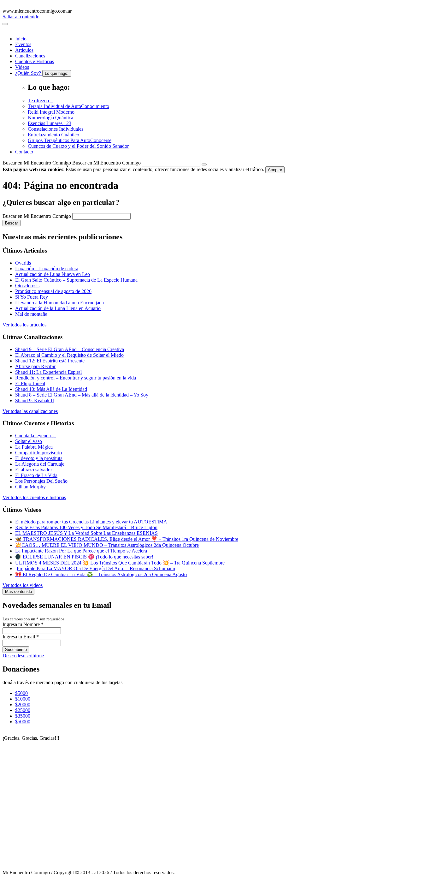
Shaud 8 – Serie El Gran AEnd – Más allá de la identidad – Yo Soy (81, 394)
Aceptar (275, 169)
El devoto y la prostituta (38, 458)
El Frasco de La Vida (36, 475)
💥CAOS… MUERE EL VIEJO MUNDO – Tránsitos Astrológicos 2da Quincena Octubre (107, 545)
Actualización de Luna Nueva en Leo (52, 274)
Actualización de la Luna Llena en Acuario (58, 308)
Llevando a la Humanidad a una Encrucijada (59, 302)
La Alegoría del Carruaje (39, 464)
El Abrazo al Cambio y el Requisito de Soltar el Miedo (69, 355)
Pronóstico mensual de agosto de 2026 (53, 291)
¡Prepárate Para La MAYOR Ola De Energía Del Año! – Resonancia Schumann (95, 568)
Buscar (11, 223)
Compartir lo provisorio (38, 452)
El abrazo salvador (33, 469)
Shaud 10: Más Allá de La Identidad (51, 389)
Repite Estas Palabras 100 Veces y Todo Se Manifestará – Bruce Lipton (86, 527)
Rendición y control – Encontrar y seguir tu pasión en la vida (75, 377)
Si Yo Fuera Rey (31, 297)
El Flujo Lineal (30, 383)
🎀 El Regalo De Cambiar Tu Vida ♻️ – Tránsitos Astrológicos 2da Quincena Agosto (101, 574)
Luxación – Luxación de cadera (46, 268)
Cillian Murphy (30, 486)
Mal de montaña (31, 314)
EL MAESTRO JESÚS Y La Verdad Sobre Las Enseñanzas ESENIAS (86, 533)
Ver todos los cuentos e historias (34, 497)
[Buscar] (204, 164)
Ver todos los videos (23, 585)
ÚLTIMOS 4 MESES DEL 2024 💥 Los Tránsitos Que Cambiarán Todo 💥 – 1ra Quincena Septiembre (120, 562)
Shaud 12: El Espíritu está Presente (50, 360)
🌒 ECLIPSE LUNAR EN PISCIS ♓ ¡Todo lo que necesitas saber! (84, 556)
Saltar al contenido (21, 16)
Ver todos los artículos (24, 324)
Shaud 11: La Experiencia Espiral (48, 372)
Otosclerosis (27, 285)
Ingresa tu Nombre (23, 624)
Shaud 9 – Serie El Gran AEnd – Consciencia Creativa (69, 349)
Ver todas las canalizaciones (30, 411)
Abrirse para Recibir (35, 366)
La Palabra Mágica (34, 447)
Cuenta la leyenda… (35, 435)
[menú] (5, 24)
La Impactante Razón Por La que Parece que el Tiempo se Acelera (81, 550)
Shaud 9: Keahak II (34, 400)
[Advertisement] (45, 772)
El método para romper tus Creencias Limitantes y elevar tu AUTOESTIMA (91, 521)
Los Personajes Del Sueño (41, 481)
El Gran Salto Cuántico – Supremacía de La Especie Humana (76, 280)
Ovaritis (23, 263)
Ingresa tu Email (21, 636)
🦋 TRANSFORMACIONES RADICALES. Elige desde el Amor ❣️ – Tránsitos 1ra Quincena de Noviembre (126, 539)
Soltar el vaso (28, 441)
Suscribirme (16, 649)
